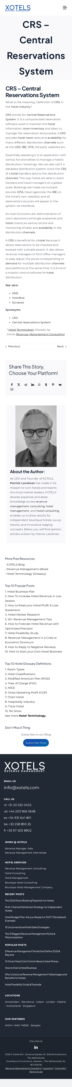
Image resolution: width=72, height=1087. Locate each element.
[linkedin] (36, 1047)
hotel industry (21, 106)
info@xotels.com (22, 787)
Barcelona (28, 1001)
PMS (15, 293)
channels (50, 142)
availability (55, 137)
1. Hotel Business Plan (20, 591)
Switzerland (13, 1005)
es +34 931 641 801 (17, 818)
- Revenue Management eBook (26, 569)
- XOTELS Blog (15, 564)
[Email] (12, 389)
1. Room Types (14, 669)
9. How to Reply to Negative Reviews (30, 647)
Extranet (18, 302)
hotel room (25, 137)
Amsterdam (12, 1001)
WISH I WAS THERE (17, 1025)
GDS (18, 147)
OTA (31, 147)
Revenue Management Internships (25, 852)
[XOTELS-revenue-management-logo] (18, 3)
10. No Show (13, 711)
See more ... (26, 715)
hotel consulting (48, 510)
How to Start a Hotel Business (21, 967)
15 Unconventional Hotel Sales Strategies (27, 927)
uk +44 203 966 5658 (19, 811)
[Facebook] (12, 384)
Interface (18, 297)
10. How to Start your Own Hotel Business (33, 651)
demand (11, 263)
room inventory (33, 128)
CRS (57, 102)
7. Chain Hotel (14, 697)
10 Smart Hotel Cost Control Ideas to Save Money (31, 961)
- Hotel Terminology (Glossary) (25, 573)
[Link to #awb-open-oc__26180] (65, 8)
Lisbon (40, 1001)
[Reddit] (26, 384)
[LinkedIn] (33, 384)
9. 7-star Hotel (14, 706)
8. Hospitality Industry (20, 701)
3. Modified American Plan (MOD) (27, 678)
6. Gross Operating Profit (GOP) (26, 692)
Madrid (61, 1001)
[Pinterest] (53, 384)
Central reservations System (31, 322)
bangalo (36, 1025)
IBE (24, 147)
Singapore (29, 1005)
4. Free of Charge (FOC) (21, 683)
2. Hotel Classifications (20, 674)
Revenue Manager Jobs (19, 848)
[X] (19, 384)
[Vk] (60, 384)
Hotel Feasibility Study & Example (23, 984)
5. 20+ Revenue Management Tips (28, 619)
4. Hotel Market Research (22, 614)
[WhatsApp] (39, 384)
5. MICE (10, 687)
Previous (14, 346)
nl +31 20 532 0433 (17, 805)
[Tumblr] (46, 384)
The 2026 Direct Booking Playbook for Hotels (29, 900)
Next (60, 346)
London (50, 1001)
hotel (51, 124)
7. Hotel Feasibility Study (22, 633)
